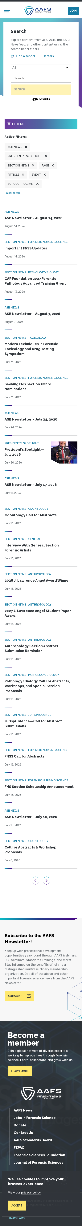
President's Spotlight (25, 156)
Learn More (19, 1071)
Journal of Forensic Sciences (38, 1162)
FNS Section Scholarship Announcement (39, 787)
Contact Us (23, 1133)
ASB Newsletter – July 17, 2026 (31, 485)
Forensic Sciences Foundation (39, 1155)
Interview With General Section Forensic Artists (32, 547)
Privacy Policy (16, 1218)
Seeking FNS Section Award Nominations (28, 386)
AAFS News (23, 1110)
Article (13, 174)
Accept (17, 1205)
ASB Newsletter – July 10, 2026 (31, 817)
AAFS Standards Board (33, 1140)
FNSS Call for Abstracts (24, 756)
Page (45, 165)
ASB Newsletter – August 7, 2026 (32, 314)
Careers (48, 56)
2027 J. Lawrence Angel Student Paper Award (38, 613)
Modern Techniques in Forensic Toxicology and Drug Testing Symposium (31, 349)
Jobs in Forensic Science (35, 1118)
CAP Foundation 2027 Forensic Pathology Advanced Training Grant (35, 281)
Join (73, 10)
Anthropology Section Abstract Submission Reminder (31, 648)
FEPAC (19, 1148)
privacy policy (31, 1192)
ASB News (15, 147)
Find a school (25, 56)
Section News (18, 165)
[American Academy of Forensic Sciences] (37, 10)
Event (36, 174)
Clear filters (13, 193)
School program (21, 183)
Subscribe (16, 996)
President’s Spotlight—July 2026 (24, 451)
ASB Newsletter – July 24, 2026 (31, 419)
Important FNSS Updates (26, 248)
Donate (20, 1125)
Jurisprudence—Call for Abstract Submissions (33, 723)
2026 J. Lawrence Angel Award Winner (37, 580)
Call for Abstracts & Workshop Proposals (30, 849)
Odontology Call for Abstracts (30, 515)
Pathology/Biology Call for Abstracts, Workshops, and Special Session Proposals (37, 686)
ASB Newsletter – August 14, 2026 (34, 218)
